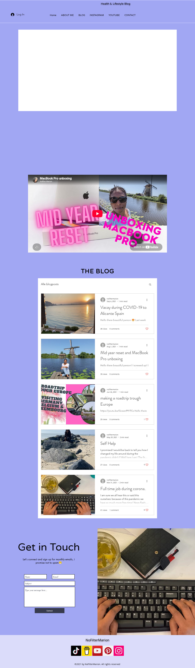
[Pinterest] (108, 651)
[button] (150, 284)
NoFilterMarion (97, 640)
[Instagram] (119, 651)
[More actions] (148, 300)
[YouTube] (97, 651)
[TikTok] (76, 651)
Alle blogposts (50, 284)
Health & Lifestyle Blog (115, 3)
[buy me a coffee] (87, 651)
